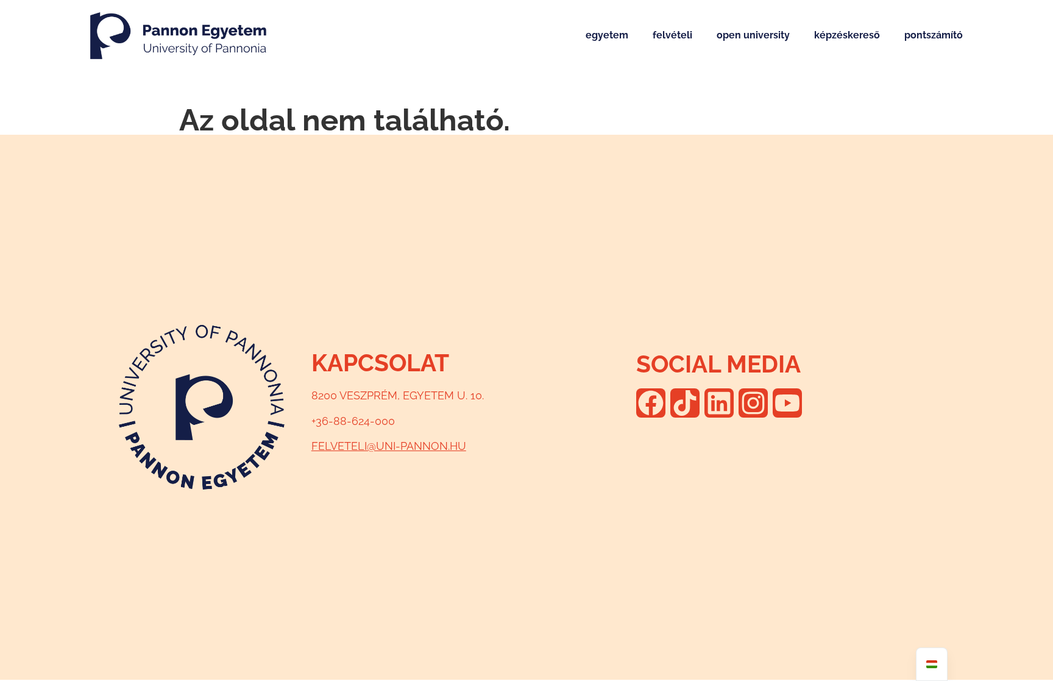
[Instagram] (753, 403)
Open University (753, 35)
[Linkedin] (719, 403)
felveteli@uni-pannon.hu (388, 446)
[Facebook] (650, 403)
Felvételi (672, 35)
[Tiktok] (685, 403)
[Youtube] (787, 403)
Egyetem (607, 35)
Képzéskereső (847, 35)
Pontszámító (933, 35)
